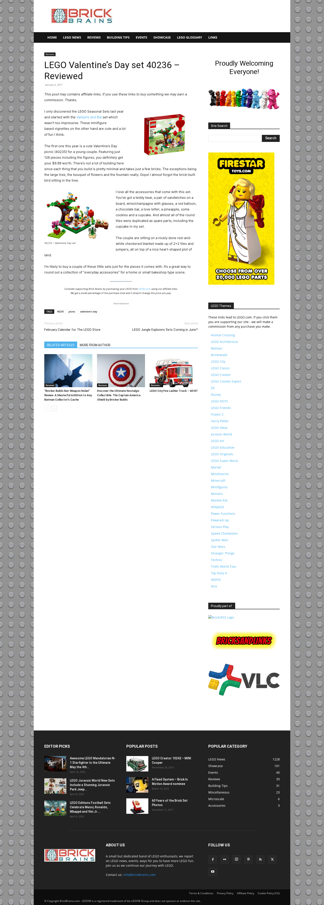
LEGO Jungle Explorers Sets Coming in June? (165, 330)
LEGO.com (145, 288)
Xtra (214, 586)
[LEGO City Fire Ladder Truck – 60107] (174, 370)
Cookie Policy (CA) (269, 893)
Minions (217, 494)
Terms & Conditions (201, 893)
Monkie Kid (219, 500)
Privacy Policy (225, 893)
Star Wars (218, 546)
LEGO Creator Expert (226, 381)
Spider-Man (219, 540)
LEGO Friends (221, 408)
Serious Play (220, 527)
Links (212, 37)
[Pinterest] (248, 859)
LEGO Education (223, 447)
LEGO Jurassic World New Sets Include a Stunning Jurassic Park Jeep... (92, 785)
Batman (216, 348)
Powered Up (220, 520)
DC (213, 388)
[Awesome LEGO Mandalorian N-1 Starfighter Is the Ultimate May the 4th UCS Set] (55, 763)
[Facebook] (212, 859)
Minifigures (219, 487)
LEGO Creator (221, 375)
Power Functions (223, 513)
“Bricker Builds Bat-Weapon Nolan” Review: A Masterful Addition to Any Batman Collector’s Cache (68, 395)
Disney (216, 394)
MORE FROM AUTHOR (95, 345)
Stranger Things (223, 553)
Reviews (94, 37)
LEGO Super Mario (224, 461)
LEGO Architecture (224, 342)
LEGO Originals (222, 454)
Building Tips (118, 37)
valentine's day (88, 311)
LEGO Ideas (219, 428)
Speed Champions (224, 533)
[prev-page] (47, 408)
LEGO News (72, 37)
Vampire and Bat (89, 117)
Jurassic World (221, 434)
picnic (72, 311)
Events (141, 37)
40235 (60, 311)
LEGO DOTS (219, 401)
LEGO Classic (220, 368)
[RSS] (260, 859)
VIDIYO (216, 580)
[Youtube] (212, 871)
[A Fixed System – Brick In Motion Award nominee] (137, 785)
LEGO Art (217, 441)
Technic (216, 560)
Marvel (216, 467)
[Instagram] (236, 859)
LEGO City (218, 361)
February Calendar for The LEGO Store (72, 330)
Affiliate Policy (245, 893)
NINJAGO (217, 507)
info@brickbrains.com (139, 875)
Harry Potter (220, 421)
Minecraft (218, 480)
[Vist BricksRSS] (221, 617)
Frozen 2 (217, 414)
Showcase (162, 37)
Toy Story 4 (219, 573)
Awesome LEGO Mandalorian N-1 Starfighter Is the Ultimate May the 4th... (92, 762)
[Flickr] (224, 859)
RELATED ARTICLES (60, 345)
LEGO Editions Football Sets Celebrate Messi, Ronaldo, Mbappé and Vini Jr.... (90, 807)
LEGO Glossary (189, 37)
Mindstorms (220, 474)
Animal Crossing (223, 335)
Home (52, 37)
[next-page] (54, 408)
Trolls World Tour (223, 566)
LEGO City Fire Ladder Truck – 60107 (173, 390)
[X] (272, 859)
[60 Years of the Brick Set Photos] (137, 806)
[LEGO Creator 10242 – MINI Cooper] (137, 763)
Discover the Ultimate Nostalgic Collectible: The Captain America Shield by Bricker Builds (118, 395)
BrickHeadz (219, 355)
